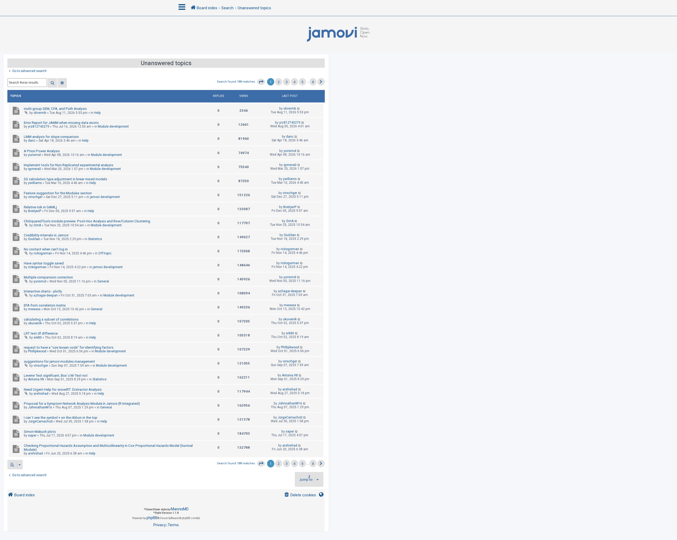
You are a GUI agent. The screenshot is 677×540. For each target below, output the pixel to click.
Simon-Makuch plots (40, 432)
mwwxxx (34, 309)
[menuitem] (300, 495)
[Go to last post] (298, 108)
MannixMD (180, 509)
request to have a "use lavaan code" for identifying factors (68, 347)
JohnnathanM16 (40, 407)
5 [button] (302, 81)
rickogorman (43, 253)
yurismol (34, 155)
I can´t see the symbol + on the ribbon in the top (60, 418)
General (103, 281)
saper (32, 435)
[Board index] (338, 34)
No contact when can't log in (46, 249)
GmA (37, 225)
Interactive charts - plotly (43, 291)
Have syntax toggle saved (44, 263)
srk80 (38, 337)
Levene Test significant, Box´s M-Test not (56, 375)
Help (97, 113)
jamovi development (105, 197)
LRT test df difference (41, 333)
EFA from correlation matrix (45, 305)
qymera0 (34, 169)
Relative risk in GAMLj (40, 207)
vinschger (35, 197)
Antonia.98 (36, 379)
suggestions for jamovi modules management (59, 361)
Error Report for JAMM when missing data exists (61, 123)
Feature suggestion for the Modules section (58, 193)
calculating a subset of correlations (51, 319)
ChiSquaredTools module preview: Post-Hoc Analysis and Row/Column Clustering (87, 221)
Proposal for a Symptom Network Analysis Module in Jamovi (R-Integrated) (82, 404)
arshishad (41, 393)
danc (31, 140)
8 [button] (313, 81)
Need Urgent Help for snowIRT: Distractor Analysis (63, 390)
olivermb (40, 113)
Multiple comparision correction (48, 277)
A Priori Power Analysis (42, 151)
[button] (261, 82)
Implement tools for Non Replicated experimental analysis (68, 165)
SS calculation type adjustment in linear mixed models (65, 179)
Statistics (95, 239)
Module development (113, 126)
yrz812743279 (38, 126)
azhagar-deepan (46, 295)
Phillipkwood (37, 351)
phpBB (152, 517)
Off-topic (105, 253)
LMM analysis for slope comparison (51, 137)
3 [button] (286, 81)
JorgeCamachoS (40, 421)
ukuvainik (35, 323)
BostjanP (34, 211)
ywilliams (35, 183)
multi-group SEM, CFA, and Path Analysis (55, 109)
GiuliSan (34, 239)
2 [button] (279, 81)
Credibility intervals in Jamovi (46, 235)
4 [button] (294, 81)
